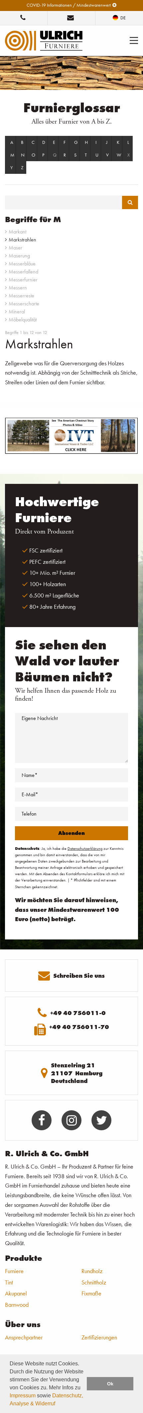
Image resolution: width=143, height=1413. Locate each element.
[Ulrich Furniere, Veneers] (43, 39)
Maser (15, 247)
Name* (30, 775)
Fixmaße (91, 1293)
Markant (17, 231)
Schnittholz (93, 1282)
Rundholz (91, 1271)
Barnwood (17, 1304)
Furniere (14, 1271)
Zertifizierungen (99, 1337)
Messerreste (21, 295)
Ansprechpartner (24, 1337)
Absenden (71, 833)
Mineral (17, 311)
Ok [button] (110, 1383)
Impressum (23, 1395)
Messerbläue (22, 263)
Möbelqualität (23, 319)
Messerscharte (24, 303)
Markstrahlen (22, 239)
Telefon (29, 814)
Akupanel (16, 1293)
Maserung (19, 255)
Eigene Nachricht (40, 718)
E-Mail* (30, 794)
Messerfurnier (23, 279)
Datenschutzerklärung (85, 848)
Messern (18, 287)
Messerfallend (23, 271)
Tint (9, 1282)
